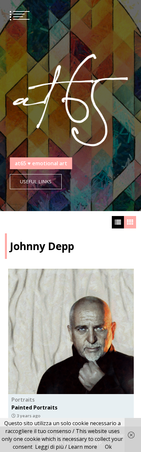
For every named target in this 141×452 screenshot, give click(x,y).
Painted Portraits (34, 407)
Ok (108, 446)
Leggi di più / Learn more (66, 446)
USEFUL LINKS (35, 181)
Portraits (23, 399)
